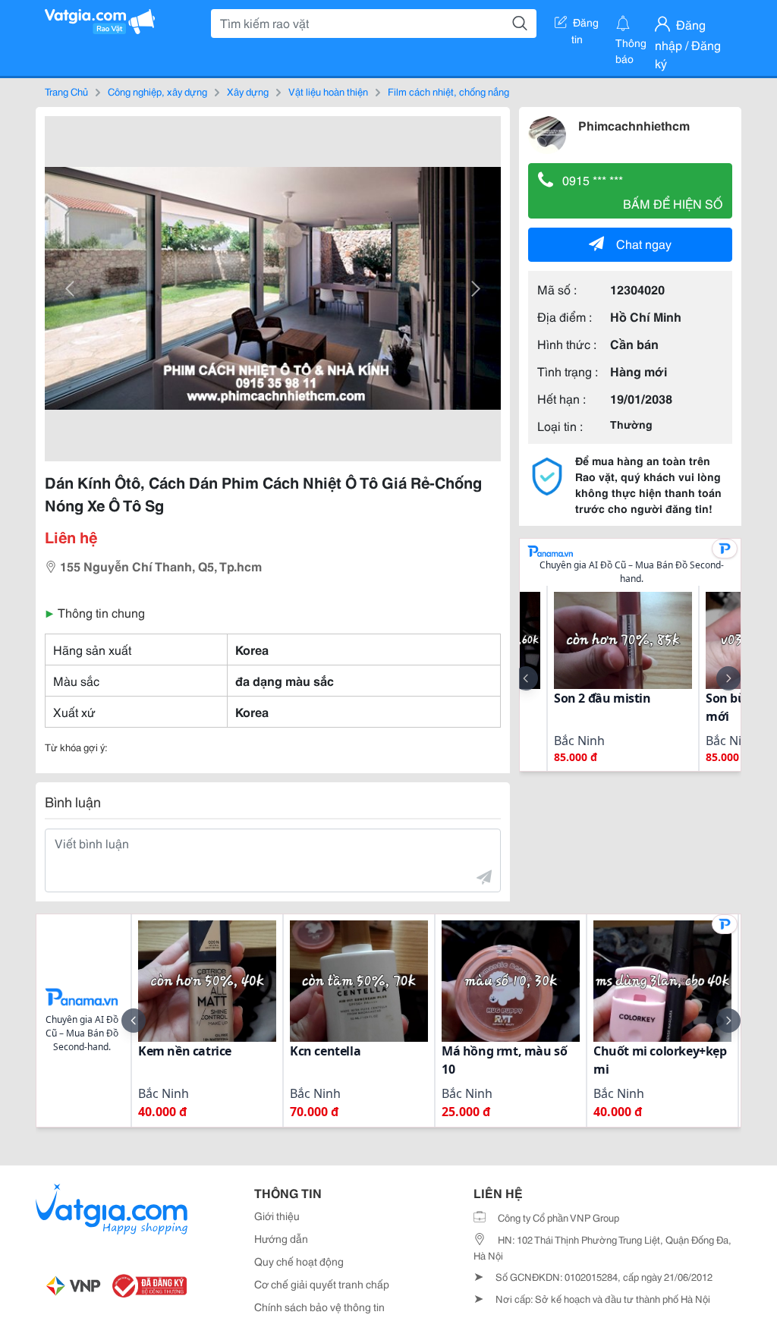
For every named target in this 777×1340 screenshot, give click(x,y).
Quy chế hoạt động (299, 1261)
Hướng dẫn (281, 1238)
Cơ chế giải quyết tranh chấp (321, 1283)
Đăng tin (585, 25)
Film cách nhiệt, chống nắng (448, 91)
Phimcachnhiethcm (634, 125)
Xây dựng (248, 91)
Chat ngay (644, 243)
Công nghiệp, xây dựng (157, 91)
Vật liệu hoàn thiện (328, 91)
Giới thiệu (277, 1215)
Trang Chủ (66, 91)
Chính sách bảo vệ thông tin (319, 1306)
